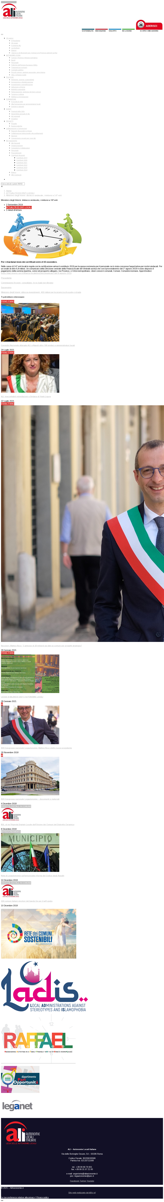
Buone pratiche (16, 126)
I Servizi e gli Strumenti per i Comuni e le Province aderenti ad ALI (34, 53)
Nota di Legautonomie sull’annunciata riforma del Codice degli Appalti (32, 875)
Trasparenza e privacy (19, 67)
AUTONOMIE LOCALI (13, 55)
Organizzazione (17, 146)
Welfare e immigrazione (19, 97)
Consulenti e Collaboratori (20, 148)
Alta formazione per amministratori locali (25, 104)
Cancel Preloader (9, 2)
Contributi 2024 (21, 170)
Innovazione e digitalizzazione (22, 82)
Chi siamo (9, 38)
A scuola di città (17, 102)
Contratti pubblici (17, 70)
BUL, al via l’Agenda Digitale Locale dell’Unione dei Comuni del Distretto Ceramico (37, 824)
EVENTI (8, 109)
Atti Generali (15, 143)
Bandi (13, 60)
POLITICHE (10, 77)
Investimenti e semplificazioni (22, 84)
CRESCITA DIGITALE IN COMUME (16, 806)
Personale (14, 63)
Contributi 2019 (21, 158)
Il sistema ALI (16, 45)
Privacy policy (42, 1197)
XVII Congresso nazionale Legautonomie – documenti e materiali (30, 799)
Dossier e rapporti (17, 106)
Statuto (13, 50)
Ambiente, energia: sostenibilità (22, 80)
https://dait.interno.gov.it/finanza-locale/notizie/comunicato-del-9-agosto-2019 (36, 273)
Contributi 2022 (21, 165)
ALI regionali (15, 116)
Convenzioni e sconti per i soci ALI (23, 138)
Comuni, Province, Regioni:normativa (24, 58)
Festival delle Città (17, 111)
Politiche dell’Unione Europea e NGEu (24, 65)
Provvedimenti (16, 153)
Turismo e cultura (17, 94)
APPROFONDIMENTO (11, 831)
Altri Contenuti (16, 175)
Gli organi (14, 43)
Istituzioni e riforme (18, 87)
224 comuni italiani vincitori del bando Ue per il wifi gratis (26, 901)
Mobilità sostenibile (18, 89)
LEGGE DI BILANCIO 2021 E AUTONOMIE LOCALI (22, 696)
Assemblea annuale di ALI (20, 114)
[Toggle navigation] (2, 34)
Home (9, 191)
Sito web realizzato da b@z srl (82, 1192)
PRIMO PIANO (7, 301)
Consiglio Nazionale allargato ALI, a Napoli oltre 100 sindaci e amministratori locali (38, 345)
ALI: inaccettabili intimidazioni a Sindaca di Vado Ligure (26, 396)
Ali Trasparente (11, 141)
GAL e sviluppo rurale (18, 75)
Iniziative (14, 119)
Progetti (14, 124)
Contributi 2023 (21, 167)
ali (2, 704)
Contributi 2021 (21, 163)
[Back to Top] (2, 1200)
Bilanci (13, 172)
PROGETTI (9, 121)
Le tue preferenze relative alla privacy (18, 1197)
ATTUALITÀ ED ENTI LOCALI (20, 193)
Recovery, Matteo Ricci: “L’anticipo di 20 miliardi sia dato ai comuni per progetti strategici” (41, 645)
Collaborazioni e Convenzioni (16, 128)
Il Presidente (15, 41)
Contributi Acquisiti (18, 155)
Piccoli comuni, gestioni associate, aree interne (28, 72)
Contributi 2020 (21, 160)
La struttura (15, 48)
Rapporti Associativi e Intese (21, 131)
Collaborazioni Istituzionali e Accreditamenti (27, 133)
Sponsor (14, 136)
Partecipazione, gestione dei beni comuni (26, 92)
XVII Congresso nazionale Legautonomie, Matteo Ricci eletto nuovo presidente (36, 748)
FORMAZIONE (11, 99)
